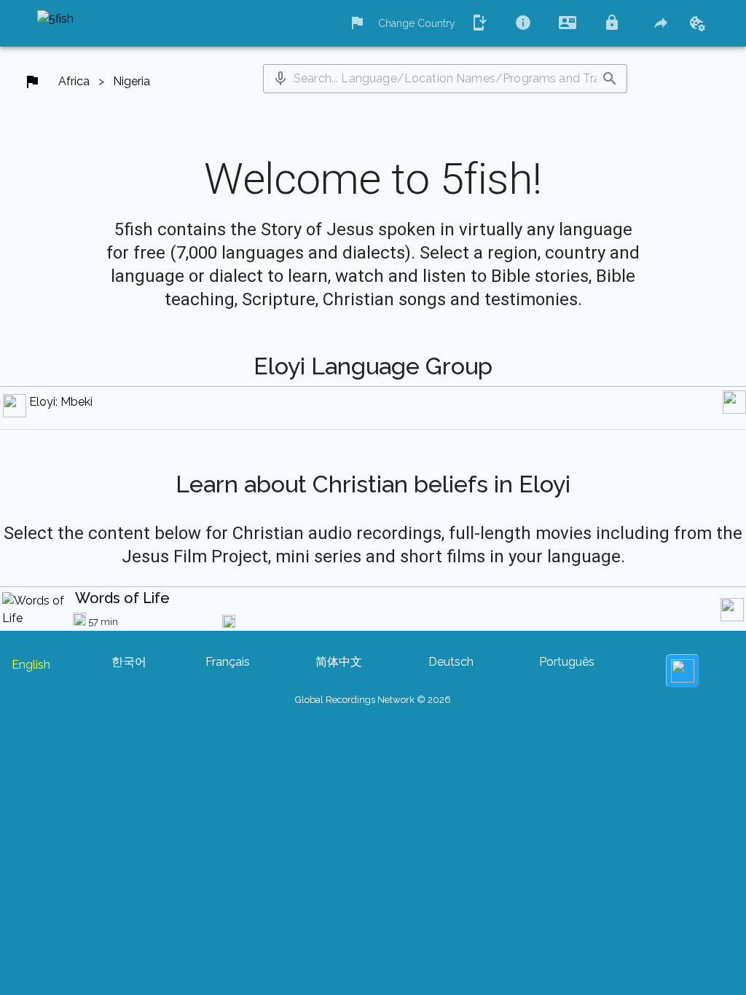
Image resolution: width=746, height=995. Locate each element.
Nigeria (131, 81)
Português (566, 662)
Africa (74, 81)
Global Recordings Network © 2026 (373, 699)
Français (227, 662)
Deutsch (451, 662)
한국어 (128, 662)
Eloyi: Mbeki (61, 402)
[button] (280, 78)
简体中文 (338, 662)
